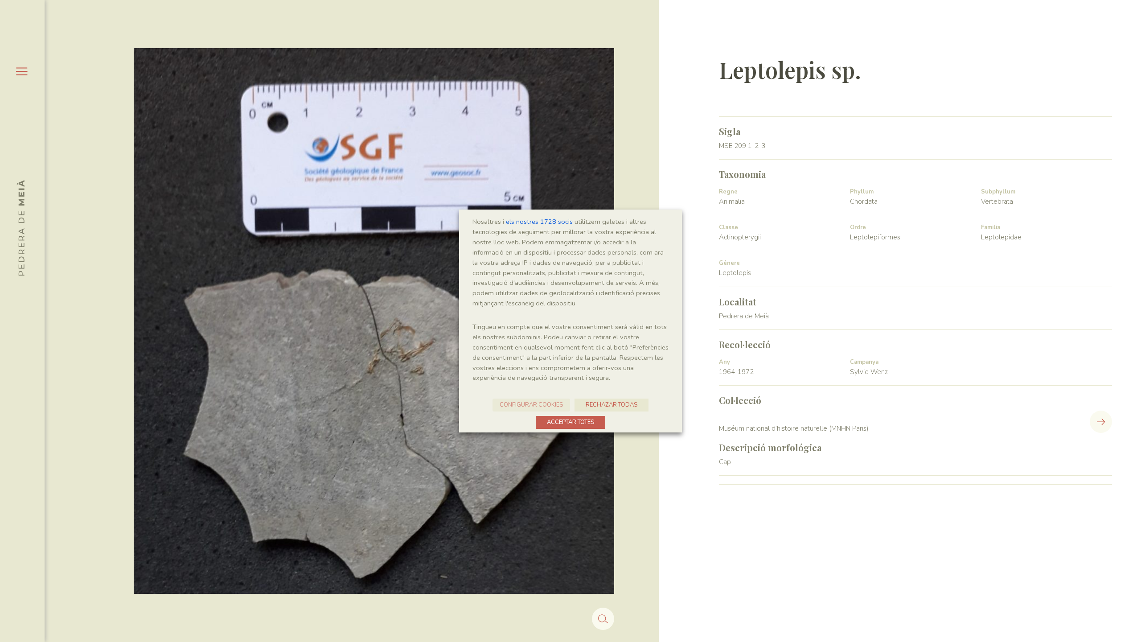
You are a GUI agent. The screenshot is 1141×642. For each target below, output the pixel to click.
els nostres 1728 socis (539, 221)
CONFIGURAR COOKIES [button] (531, 405)
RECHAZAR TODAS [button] (611, 405)
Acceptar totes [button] (570, 422)
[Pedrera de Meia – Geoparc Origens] (20, 228)
